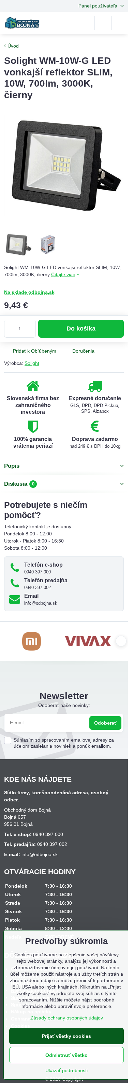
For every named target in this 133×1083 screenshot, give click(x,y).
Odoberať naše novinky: (64, 705)
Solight (32, 363)
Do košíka (80, 328)
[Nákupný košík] (103, 23)
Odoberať (105, 723)
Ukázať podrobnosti (66, 1070)
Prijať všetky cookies (66, 1036)
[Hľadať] (86, 23)
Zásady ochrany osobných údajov (66, 1017)
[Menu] (120, 23)
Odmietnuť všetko (66, 1055)
